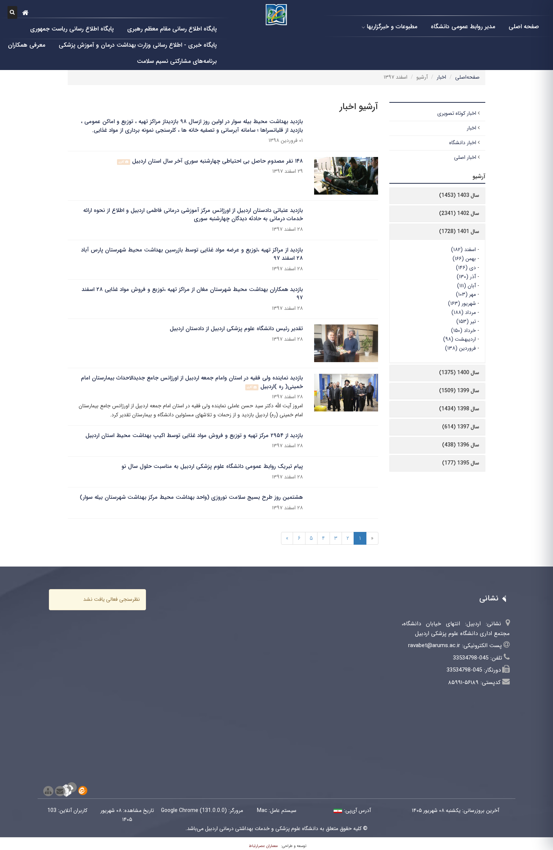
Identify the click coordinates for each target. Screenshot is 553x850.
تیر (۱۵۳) (466, 321)
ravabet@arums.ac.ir (434, 645)
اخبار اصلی (465, 157)
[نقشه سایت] (48, 791)
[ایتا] (82, 790)
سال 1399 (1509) (459, 391)
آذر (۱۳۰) (466, 277)
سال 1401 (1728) (459, 231)
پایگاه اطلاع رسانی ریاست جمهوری (72, 28)
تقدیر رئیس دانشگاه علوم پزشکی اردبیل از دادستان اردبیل (236, 328)
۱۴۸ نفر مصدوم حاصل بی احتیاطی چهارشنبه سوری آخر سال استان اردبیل (217, 161)
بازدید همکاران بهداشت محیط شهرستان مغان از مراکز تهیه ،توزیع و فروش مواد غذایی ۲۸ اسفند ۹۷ (192, 294)
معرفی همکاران (26, 44)
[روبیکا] (72, 787)
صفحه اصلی (524, 26)
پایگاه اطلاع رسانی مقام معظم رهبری (172, 28)
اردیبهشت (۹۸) (459, 339)
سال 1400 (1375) (459, 373)
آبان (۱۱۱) (466, 286)
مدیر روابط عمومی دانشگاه (463, 26)
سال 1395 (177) (460, 463)
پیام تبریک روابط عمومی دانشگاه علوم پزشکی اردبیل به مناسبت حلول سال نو (212, 466)
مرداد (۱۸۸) (463, 312)
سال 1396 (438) (460, 445)
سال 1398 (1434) (459, 409)
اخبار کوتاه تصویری (456, 113)
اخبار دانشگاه (462, 143)
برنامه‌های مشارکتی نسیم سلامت (177, 60)
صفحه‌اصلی (467, 77)
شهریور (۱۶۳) (462, 303)
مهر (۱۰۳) (466, 294)
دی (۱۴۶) (466, 268)
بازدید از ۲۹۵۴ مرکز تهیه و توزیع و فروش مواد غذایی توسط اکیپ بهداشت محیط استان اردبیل (194, 435)
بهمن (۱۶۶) (464, 258)
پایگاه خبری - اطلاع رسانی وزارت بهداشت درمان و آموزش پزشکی (138, 44)
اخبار (441, 77)
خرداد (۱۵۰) (463, 330)
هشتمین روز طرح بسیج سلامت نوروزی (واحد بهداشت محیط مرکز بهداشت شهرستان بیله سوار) (191, 497)
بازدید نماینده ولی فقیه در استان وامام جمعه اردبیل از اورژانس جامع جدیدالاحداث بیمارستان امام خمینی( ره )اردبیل (192, 382)
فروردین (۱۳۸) (460, 348)
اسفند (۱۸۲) (463, 249)
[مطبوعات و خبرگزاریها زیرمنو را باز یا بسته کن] (363, 27)
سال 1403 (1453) (459, 195)
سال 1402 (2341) (459, 213)
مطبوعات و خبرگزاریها (392, 26)
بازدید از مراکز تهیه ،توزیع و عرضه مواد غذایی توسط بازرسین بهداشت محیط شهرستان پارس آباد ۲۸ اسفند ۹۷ (192, 254)
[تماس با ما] (60, 791)
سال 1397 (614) (460, 427)
